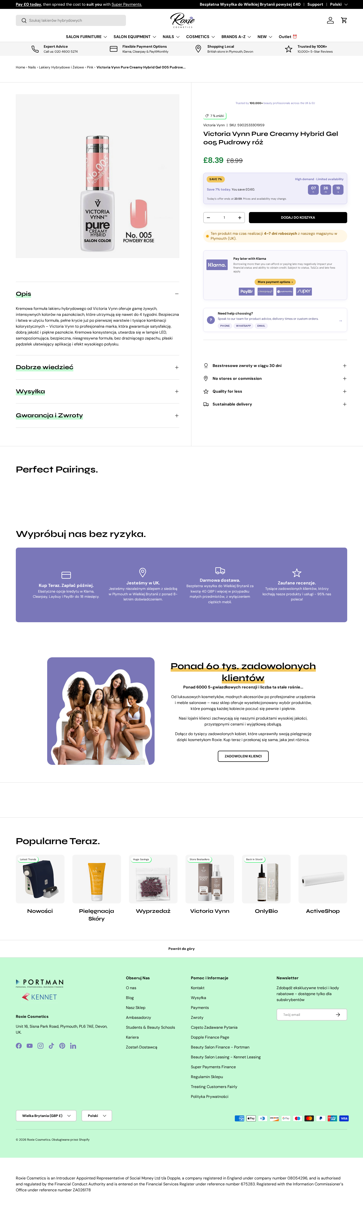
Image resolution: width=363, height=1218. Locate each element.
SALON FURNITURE (83, 36)
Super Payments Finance (213, 1066)
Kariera (132, 1037)
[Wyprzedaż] (153, 879)
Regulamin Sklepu (207, 1076)
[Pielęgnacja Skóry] (97, 879)
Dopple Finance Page (210, 1037)
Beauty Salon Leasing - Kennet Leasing (226, 1057)
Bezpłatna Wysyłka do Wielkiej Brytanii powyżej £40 (250, 4)
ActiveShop (323, 911)
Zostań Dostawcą (141, 1047)
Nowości (40, 911)
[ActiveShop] (323, 879)
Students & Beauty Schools (150, 1027)
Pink (90, 67)
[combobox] (71, 20)
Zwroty (197, 1017)
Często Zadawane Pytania (214, 1027)
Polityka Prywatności (209, 1096)
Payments (200, 1007)
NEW (262, 36)
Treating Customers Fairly (214, 1086)
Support (315, 4)
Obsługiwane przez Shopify (71, 1140)
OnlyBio (266, 911)
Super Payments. (127, 4)
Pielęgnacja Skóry (96, 915)
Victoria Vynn (214, 125)
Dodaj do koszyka (298, 217)
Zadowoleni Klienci (243, 756)
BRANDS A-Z (233, 36)
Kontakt (197, 987)
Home (20, 67)
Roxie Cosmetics (38, 1140)
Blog (130, 997)
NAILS (168, 36)
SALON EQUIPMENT (132, 36)
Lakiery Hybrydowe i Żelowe (61, 67)
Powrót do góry (181, 948)
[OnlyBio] (266, 879)
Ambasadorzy (138, 1017)
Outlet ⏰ (288, 36)
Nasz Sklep (135, 1007)
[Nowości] (40, 879)
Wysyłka (198, 997)
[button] (344, 20)
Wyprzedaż (153, 911)
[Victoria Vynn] (210, 879)
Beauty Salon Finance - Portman (220, 1047)
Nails (32, 67)
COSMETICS (197, 36)
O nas (131, 987)
